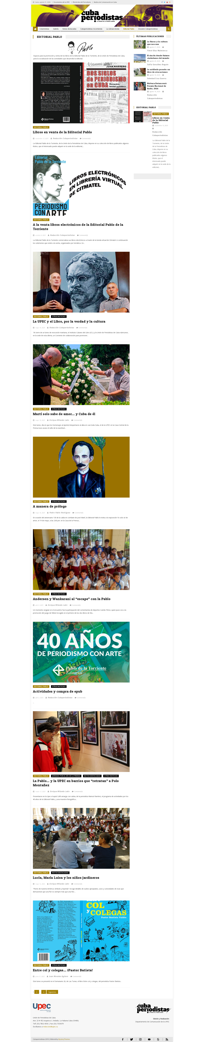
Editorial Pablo (128, 29)
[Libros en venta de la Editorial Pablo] (81, 82)
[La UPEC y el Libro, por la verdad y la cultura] (81, 282)
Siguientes (52, 992)
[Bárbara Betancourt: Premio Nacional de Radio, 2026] (140, 86)
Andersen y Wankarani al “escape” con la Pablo (71, 599)
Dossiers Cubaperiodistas (148, 29)
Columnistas (44, 29)
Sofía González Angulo (157, 64)
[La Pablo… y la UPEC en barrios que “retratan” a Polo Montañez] (81, 741)
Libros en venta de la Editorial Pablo (62, 132)
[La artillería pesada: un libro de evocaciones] (140, 72)
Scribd (157, 1040)
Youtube (149, 1040)
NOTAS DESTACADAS (92, 776)
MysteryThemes (64, 1039)
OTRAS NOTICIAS (58, 316)
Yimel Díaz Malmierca (157, 50)
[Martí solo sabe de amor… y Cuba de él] (81, 374)
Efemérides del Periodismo (82, 2)
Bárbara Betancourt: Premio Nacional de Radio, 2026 (157, 86)
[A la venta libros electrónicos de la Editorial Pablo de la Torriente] (81, 185)
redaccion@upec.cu (50, 1026)
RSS (165, 1040)
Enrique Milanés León (59, 420)
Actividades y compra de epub (57, 691)
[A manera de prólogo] (81, 467)
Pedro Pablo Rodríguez (59, 512)
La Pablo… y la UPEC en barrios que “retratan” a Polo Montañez (76, 783)
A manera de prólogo (50, 506)
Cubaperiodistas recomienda (91, 29)
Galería (55, 29)
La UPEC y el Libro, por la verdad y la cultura (69, 321)
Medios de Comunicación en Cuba (105, 2)
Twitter (131, 1040)
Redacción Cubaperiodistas (65, 138)
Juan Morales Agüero (58, 976)
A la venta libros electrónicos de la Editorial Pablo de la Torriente (78, 227)
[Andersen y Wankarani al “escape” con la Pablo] (81, 559)
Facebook (123, 1040)
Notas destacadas (69, 29)
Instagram (140, 1040)
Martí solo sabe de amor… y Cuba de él (64, 414)
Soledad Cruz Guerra (156, 78)
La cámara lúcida (112, 29)
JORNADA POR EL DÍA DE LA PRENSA (66, 776)
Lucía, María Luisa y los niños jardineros (66, 878)
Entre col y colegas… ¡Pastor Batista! (63, 970)
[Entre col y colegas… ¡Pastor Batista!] (81, 930)
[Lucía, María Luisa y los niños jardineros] (81, 838)
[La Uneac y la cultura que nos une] (140, 44)
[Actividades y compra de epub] (81, 652)
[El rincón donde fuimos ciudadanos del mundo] (140, 58)
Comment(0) (86, 138)
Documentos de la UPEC (62, 2)
